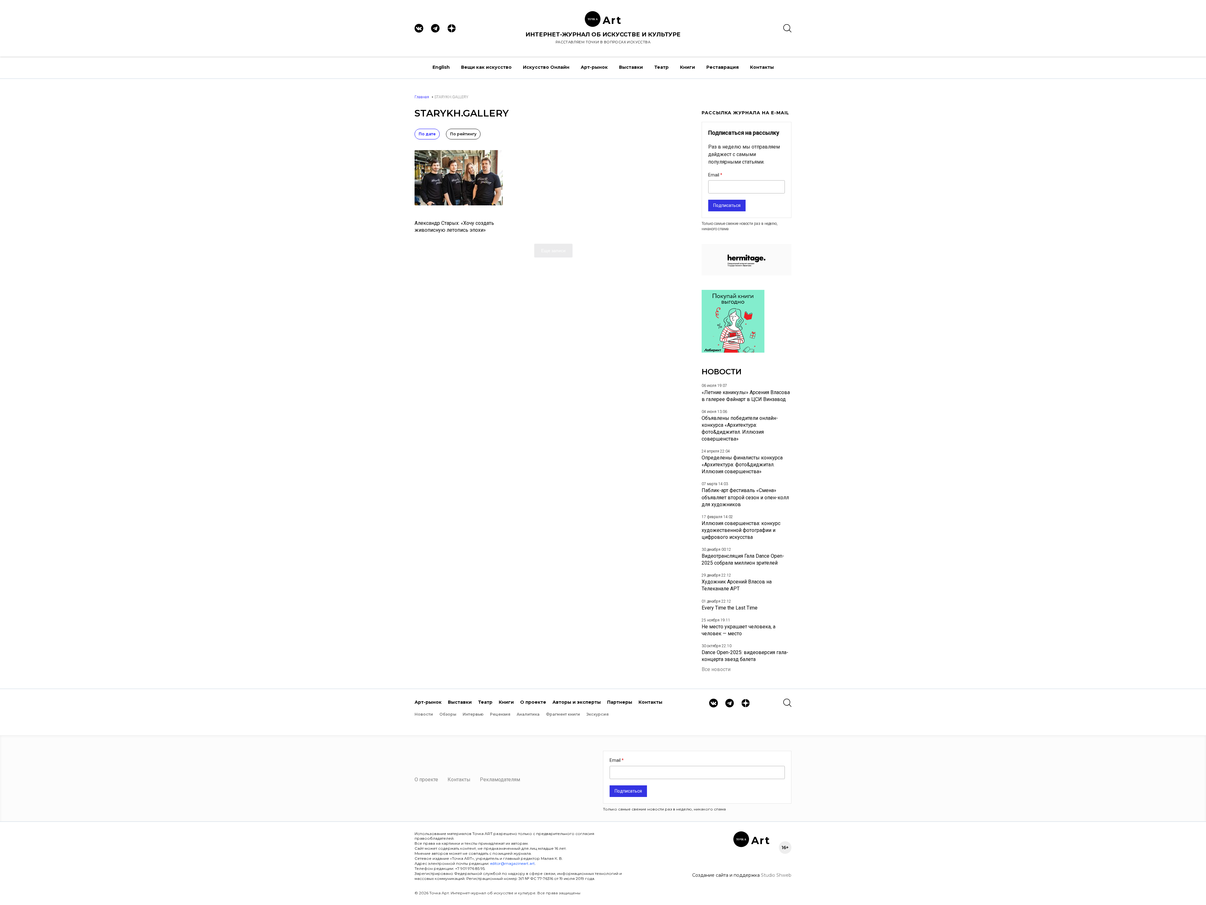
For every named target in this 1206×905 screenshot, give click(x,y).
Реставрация (722, 67)
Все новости (716, 669)
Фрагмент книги (563, 714)
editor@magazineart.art (512, 863)
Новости (424, 714)
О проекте (533, 702)
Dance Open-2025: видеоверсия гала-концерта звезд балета (745, 655)
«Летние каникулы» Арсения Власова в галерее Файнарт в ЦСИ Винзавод (746, 395)
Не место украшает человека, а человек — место (738, 630)
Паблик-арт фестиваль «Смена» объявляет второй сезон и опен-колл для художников (745, 497)
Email (714, 174)
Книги (687, 67)
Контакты (762, 67)
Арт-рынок (594, 67)
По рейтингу (463, 134)
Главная (422, 97)
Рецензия (500, 714)
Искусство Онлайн (546, 67)
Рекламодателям (500, 780)
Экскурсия (597, 714)
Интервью (473, 714)
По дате (427, 134)
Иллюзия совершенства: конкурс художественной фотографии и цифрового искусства (741, 530)
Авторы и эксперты (576, 702)
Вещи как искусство (486, 67)
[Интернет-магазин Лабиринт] (733, 351)
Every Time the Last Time (730, 608)
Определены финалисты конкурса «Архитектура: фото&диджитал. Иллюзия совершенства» (742, 464)
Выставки (631, 67)
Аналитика (528, 714)
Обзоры (447, 714)
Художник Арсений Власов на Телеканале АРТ (737, 585)
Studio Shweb (776, 875)
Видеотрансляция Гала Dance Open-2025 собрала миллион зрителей (743, 559)
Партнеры (619, 702)
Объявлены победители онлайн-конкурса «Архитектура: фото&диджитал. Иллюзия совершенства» (740, 428)
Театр (661, 67)
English (441, 67)
